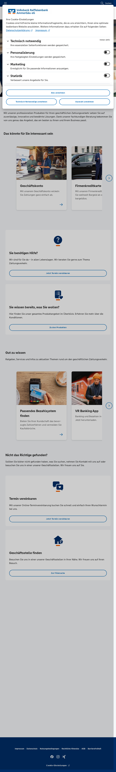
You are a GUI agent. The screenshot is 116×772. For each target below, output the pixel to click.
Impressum (41, 30)
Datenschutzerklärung (18, 30)
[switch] (107, 52)
